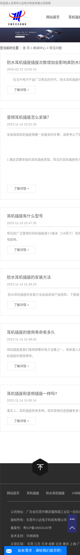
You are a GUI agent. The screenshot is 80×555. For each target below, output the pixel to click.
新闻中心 (39, 48)
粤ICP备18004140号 (37, 528)
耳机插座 (33, 493)
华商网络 (32, 536)
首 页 (26, 48)
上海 (73, 544)
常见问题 (55, 48)
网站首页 (53, 17)
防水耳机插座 (55, 493)
